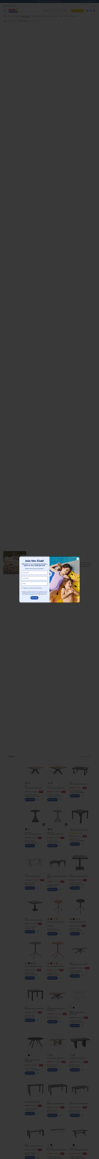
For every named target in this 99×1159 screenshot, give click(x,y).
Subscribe (34, 598)
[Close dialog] (77, 558)
